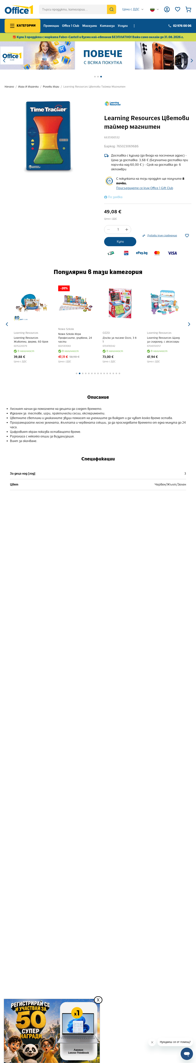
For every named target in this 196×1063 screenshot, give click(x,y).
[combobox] (133, 9)
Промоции (51, 26)
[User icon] (167, 9)
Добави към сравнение (162, 235)
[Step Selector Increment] (126, 229)
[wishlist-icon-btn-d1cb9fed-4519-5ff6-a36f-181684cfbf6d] (187, 235)
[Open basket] (188, 9)
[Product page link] (31, 303)
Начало (9, 86)
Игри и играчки (28, 86)
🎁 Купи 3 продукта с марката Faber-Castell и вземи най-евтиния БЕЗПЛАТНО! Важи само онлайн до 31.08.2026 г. (98, 37)
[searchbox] (77, 9)
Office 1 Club (70, 26)
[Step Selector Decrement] (108, 229)
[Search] (111, 9)
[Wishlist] (178, 9)
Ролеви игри (51, 86)
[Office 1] (19, 9)
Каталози (107, 26)
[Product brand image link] (113, 103)
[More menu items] (134, 25)
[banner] (98, 55)
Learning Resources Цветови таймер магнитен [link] (94, 86)
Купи (120, 241)
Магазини (89, 26)
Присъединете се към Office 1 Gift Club (144, 188)
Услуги (123, 26)
